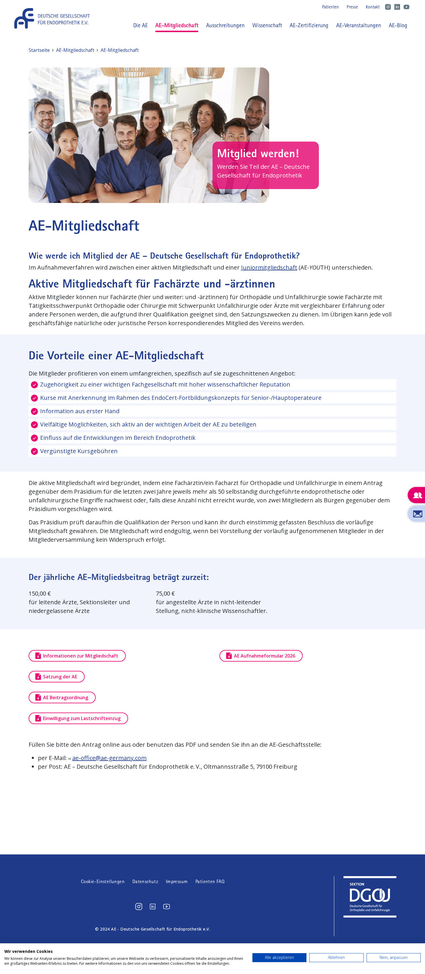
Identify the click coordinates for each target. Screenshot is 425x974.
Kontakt (373, 7)
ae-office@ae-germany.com (109, 758)
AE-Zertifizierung (309, 25)
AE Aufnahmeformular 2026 (264, 656)
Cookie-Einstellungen (103, 881)
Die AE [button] (140, 25)
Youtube (406, 7)
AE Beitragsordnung (65, 697)
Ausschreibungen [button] (225, 25)
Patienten (330, 7)
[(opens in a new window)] (139, 906)
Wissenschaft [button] (267, 25)
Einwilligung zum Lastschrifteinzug (82, 718)
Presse (352, 7)
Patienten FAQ (209, 881)
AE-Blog (398, 25)
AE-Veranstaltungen (358, 25)
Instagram (388, 7)
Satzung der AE (60, 676)
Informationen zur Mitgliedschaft (80, 656)
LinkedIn (397, 7)
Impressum (177, 881)
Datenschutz (145, 881)
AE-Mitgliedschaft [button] (176, 25)
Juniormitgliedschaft (269, 267)
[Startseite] (54, 18)
